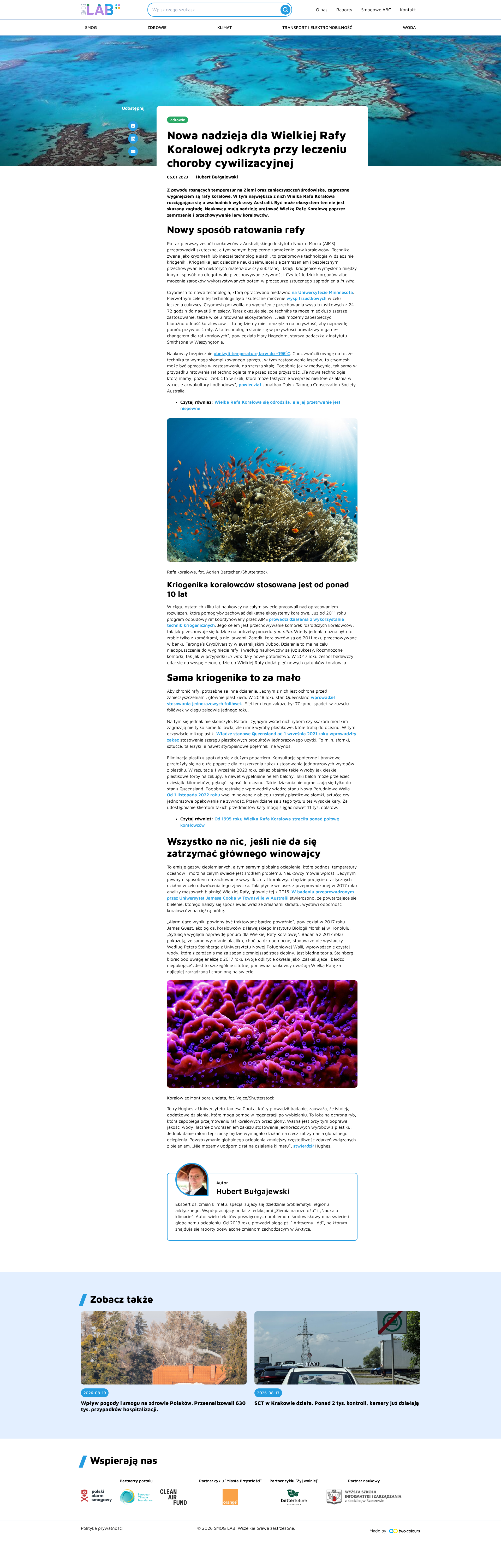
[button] (133, 126)
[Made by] (404, 1531)
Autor (222, 1182)
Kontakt (408, 9)
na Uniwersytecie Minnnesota (322, 292)
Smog (91, 27)
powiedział (250, 384)
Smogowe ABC (376, 9)
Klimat (224, 27)
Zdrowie (156, 27)
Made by (377, 1530)
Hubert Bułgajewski (217, 176)
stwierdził (303, 1146)
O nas (321, 9)
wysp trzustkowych (306, 298)
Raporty (344, 9)
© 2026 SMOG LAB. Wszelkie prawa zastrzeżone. (246, 1528)
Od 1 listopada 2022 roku (193, 794)
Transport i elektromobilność (317, 27)
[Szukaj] (285, 9)
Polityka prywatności (102, 1528)
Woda (409, 27)
